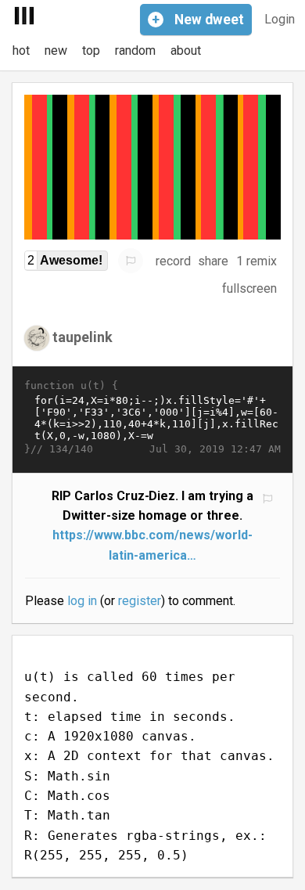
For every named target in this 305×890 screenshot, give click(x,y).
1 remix (256, 261)
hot (21, 50)
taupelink (82, 337)
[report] (130, 260)
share (213, 261)
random (135, 50)
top (91, 50)
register (139, 600)
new (56, 50)
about (185, 50)
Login (279, 19)
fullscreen (249, 288)
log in (82, 600)
